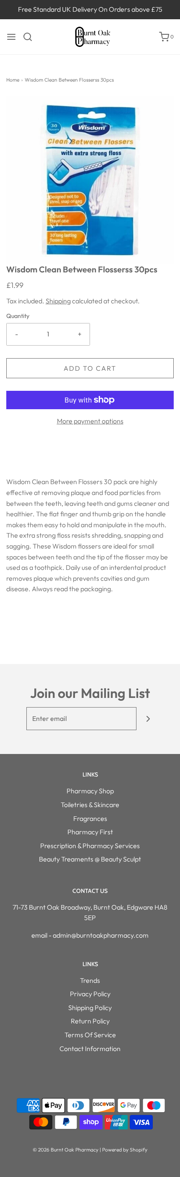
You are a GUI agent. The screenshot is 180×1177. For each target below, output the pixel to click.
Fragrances (90, 818)
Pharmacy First (90, 832)
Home (12, 80)
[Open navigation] (11, 37)
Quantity (17, 316)
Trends (90, 980)
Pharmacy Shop (90, 791)
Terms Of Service (90, 1035)
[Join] (147, 718)
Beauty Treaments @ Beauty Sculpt (90, 859)
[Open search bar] (31, 37)
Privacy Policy (90, 994)
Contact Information (90, 1048)
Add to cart (90, 368)
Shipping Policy (90, 1007)
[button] (90, 180)
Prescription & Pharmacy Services (90, 845)
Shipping (58, 301)
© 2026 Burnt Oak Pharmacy (65, 1149)
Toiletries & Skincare (90, 804)
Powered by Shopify (124, 1149)
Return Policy (90, 1021)
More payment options (90, 421)
